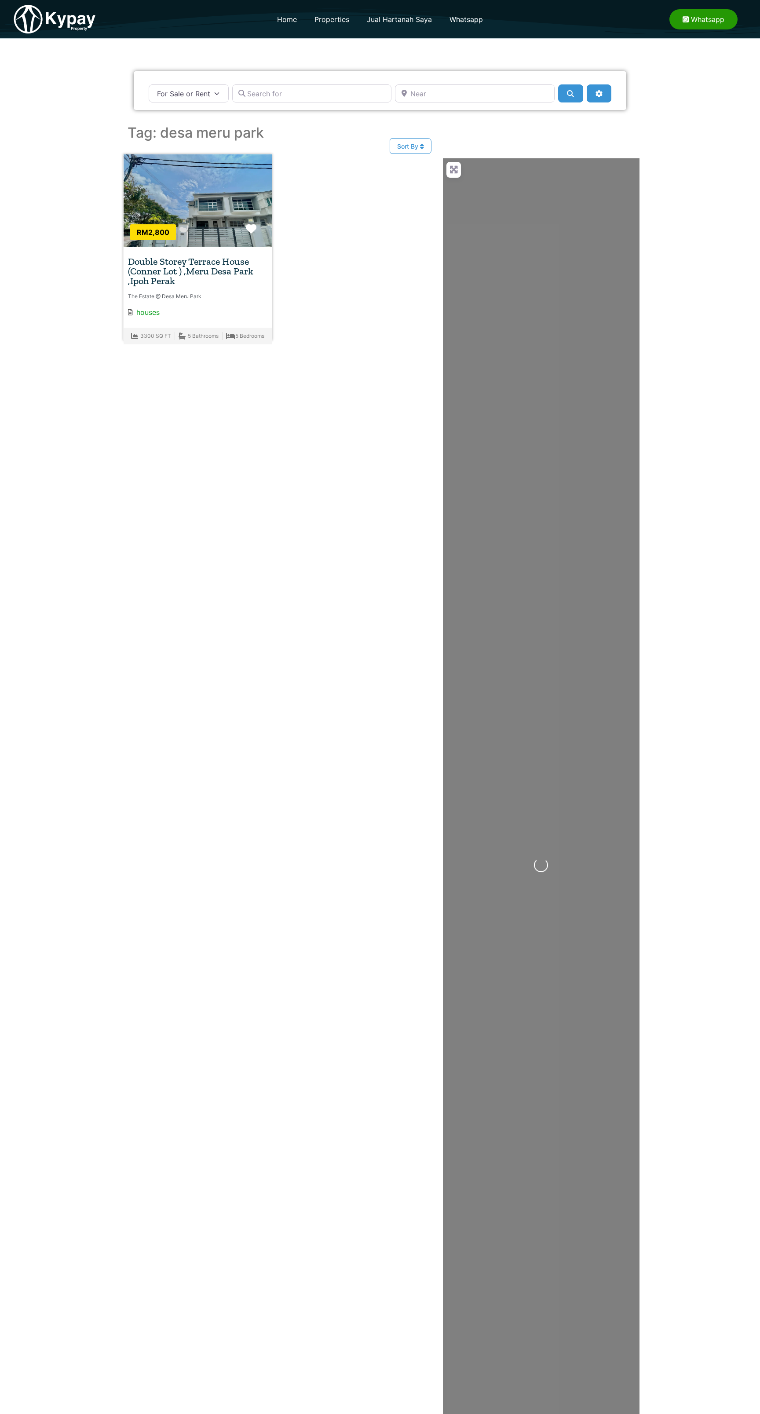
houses (148, 312)
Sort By (408, 146)
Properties (331, 19)
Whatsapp (466, 19)
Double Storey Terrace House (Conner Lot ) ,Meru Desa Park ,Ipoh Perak (190, 271)
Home (287, 19)
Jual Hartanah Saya (399, 19)
